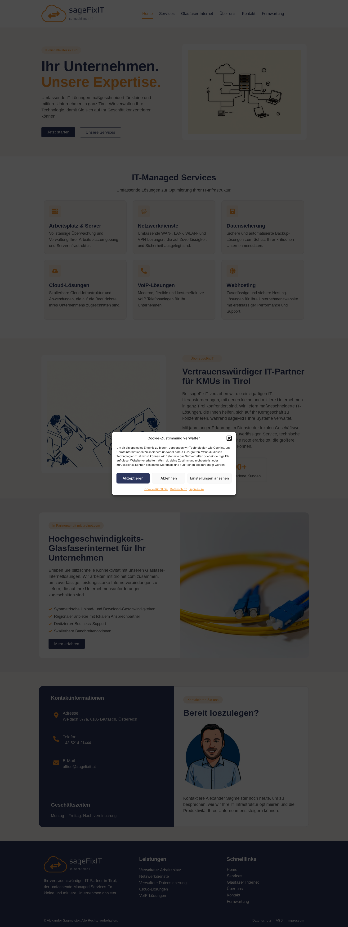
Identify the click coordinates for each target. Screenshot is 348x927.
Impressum (196, 489)
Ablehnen (169, 478)
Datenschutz (178, 489)
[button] (229, 438)
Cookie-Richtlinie (156, 489)
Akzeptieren (133, 478)
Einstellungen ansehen (209, 478)
